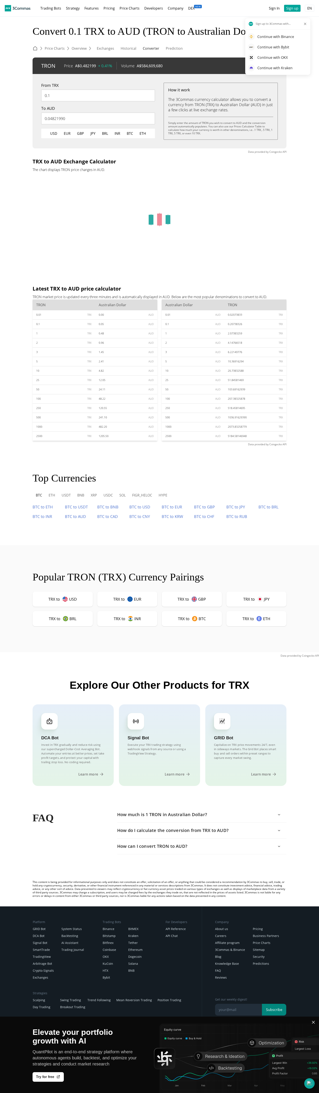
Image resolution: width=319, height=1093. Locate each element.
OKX (106, 957)
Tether (133, 943)
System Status (71, 929)
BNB (131, 970)
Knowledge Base (227, 964)
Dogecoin (135, 957)
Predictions (261, 964)
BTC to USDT (76, 507)
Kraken (133, 936)
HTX (105, 970)
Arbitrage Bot (42, 964)
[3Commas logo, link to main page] (17, 8)
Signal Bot (40, 943)
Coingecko (275, 152)
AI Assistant (69, 943)
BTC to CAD (107, 516)
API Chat (172, 936)
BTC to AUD (75, 516)
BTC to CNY (139, 516)
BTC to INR (42, 516)
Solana (133, 964)
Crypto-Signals (43, 970)
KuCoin (108, 964)
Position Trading (169, 1000)
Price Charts (261, 943)
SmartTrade (41, 950)
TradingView (42, 957)
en (309, 8)
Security (259, 957)
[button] (309, 1083)
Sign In (274, 8)
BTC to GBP (204, 507)
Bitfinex (108, 943)
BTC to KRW (172, 516)
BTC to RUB (236, 516)
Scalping (39, 1000)
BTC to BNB (107, 507)
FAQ (218, 970)
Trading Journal (72, 950)
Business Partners (266, 936)
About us (221, 929)
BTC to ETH (43, 507)
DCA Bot (38, 936)
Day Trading (41, 1007)
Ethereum (135, 950)
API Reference (176, 929)
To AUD (48, 108)
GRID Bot (39, 929)
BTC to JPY (235, 507)
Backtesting (69, 936)
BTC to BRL (268, 507)
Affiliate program (227, 943)
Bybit (106, 977)
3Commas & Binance (230, 950)
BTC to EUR (172, 507)
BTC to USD (139, 507)
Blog (218, 957)
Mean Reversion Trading (134, 1000)
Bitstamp (109, 936)
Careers (220, 936)
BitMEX (133, 929)
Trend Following (99, 1000)
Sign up (292, 8)
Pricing (258, 929)
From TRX (50, 85)
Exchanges (40, 977)
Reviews (221, 977)
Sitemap (259, 950)
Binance (108, 929)
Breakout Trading (72, 1007)
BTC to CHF (204, 516)
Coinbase (109, 950)
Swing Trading (70, 1000)
